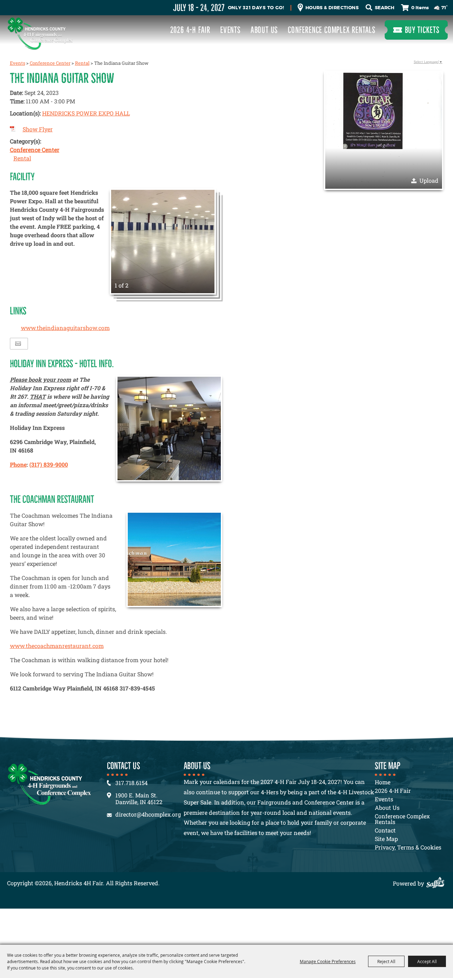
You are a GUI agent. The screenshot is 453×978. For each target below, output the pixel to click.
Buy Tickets (422, 30)
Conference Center (50, 63)
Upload (428, 180)
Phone (18, 464)
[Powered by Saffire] (437, 883)
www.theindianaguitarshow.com (65, 327)
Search (369, 7)
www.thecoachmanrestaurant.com (57, 645)
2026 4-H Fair (190, 30)
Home (382, 782)
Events (230, 30)
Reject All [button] (386, 961)
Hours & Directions (332, 8)
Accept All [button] (427, 961)
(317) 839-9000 (48, 464)
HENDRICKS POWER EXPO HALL (86, 113)
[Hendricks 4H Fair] (40, 33)
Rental (82, 63)
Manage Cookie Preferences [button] (328, 961)
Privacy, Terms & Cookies (408, 847)
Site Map (386, 838)
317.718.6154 (131, 782)
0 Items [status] (420, 8)
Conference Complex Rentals (331, 30)
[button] (163, 241)
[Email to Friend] (18, 343)
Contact (385, 830)
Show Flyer (38, 129)
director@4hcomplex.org (148, 814)
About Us (264, 30)
